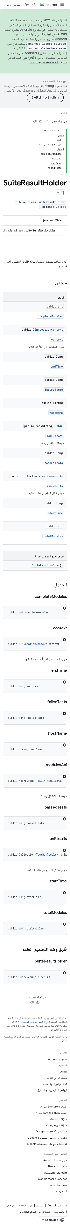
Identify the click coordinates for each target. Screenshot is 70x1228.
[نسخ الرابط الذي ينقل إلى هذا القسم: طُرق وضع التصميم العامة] (18, 949)
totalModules (53, 536)
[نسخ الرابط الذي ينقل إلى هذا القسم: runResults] (44, 839)
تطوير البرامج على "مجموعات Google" (46, 1137)
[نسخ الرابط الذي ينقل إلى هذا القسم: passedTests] (41, 807)
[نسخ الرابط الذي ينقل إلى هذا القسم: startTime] (45, 881)
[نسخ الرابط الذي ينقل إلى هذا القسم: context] (49, 628)
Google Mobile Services (52, 1179)
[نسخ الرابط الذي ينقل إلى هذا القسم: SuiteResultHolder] (31, 961)
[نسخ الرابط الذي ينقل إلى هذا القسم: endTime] (47, 670)
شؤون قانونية (25, 1205)
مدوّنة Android (58, 1119)
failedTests (54, 389)
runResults (55, 486)
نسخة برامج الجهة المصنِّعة (54, 1084)
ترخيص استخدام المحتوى (33, 1022)
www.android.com (55, 1172)
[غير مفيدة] (35, 121)
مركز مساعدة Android (55, 1160)
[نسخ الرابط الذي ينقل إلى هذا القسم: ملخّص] (51, 283)
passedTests (54, 463)
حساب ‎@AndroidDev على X (51, 1112)
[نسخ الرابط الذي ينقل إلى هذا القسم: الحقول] (50, 585)
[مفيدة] (41, 121)
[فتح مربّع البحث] (34, 4)
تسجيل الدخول (12, 4)
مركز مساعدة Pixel (57, 1166)
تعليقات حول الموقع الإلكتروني (34, 1211)
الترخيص (10, 1205)
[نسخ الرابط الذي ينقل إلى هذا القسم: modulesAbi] (42, 765)
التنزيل (63, 1071)
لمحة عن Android (57, 1205)
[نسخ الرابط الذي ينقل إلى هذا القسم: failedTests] (43, 702)
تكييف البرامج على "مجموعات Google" (46, 1144)
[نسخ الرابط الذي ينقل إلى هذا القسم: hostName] (44, 733)
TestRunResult (50, 476)
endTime (57, 366)
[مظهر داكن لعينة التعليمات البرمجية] (64, 608)
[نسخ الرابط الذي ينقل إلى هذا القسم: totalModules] (39, 913)
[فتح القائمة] (62, 4)
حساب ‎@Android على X (53, 1106)
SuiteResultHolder (46, 565)
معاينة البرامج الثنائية (56, 1078)
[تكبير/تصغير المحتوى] (45, 130)
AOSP (63, 113)
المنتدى (40, 1205)
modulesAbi (54, 436)
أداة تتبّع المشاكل (59, 1191)
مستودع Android (57, 1059)
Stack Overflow (57, 1185)
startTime (55, 513)
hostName (56, 413)
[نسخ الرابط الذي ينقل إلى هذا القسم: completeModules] (31, 597)
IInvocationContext (48, 329)
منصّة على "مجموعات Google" (51, 1131)
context (57, 339)
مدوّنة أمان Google (56, 1125)
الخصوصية (59, 1211)
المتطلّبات (62, 1065)
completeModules (50, 316)
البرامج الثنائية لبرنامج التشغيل (52, 1090)
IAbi (58, 426)
